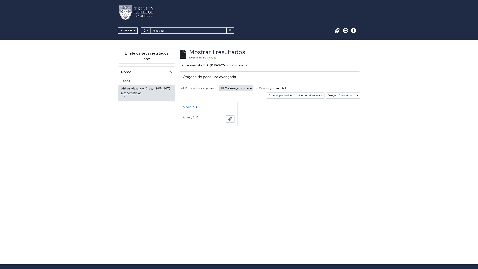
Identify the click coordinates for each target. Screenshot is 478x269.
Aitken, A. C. (191, 107)
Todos (125, 81)
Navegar (127, 30)
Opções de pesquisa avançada (209, 76)
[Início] (138, 12)
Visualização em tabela (272, 88)
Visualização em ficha (238, 88)
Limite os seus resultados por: (146, 56)
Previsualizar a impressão (200, 88)
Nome (126, 71)
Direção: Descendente (342, 95)
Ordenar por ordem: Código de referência (295, 95)
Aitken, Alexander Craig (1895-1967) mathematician (145, 92)
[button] (337, 31)
